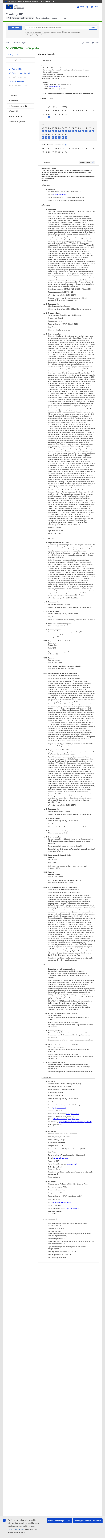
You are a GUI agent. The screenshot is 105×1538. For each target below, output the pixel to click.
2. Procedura (13, 101)
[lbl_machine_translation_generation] (66, 145)
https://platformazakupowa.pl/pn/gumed (66, 1119)
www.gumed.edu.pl (72, 1114)
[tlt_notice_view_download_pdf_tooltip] (43, 131)
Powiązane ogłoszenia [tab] (14, 60)
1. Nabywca (13, 95)
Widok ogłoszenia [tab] (12, 55)
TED (7, 43)
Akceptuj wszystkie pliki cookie (59, 1521)
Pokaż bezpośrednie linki (21, 73)
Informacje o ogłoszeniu (17, 121)
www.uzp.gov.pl (71, 1164)
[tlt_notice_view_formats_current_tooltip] (93, 162)
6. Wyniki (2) (13, 111)
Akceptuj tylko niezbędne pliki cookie (87, 1521)
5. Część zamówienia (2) (18, 106)
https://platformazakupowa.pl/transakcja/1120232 (75, 1122)
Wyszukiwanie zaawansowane (52, 32)
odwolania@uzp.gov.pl (60, 1158)
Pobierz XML (17, 69)
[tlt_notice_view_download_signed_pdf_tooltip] (49, 117)
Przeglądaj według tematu (35, 35)
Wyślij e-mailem (18, 81)
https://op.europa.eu (72, 1208)
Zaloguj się (84, 7)
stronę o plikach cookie (16, 1529)
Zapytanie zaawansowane (72, 32)
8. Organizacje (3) (15, 116)
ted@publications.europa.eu (62, 1202)
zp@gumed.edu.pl (54, 86)
